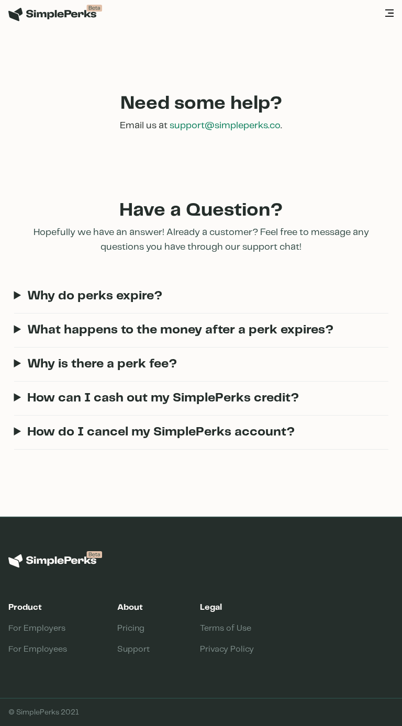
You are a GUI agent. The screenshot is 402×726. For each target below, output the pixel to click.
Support (133, 649)
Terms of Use (225, 628)
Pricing (130, 628)
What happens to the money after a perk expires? (180, 330)
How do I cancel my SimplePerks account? (161, 432)
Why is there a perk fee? (102, 364)
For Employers (36, 628)
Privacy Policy (227, 649)
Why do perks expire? (94, 296)
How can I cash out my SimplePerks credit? (163, 398)
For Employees (37, 649)
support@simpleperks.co (225, 125)
